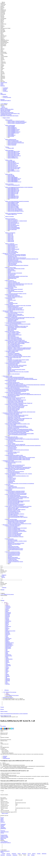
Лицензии (5, 88)
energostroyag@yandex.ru (8, 697)
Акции (1, 818)
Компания (2, 821)
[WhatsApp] (9, 728)
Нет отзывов (3, 726)
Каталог (2, 817)
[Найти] (1, 573)
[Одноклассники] (3, 728)
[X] (6, 728)
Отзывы (4, 89)
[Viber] (8, 728)
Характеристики (6, 758)
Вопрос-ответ (3, 838)
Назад (7, 603)
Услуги (1, 820)
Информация (3, 828)
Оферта (2, 852)
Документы (5, 91)
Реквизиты (5, 96)
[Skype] (11, 728)
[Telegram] (13, 728)
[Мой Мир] (4, 728)
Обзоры (2, 839)
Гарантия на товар (4, 837)
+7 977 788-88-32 (4, 103)
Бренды (2, 819)
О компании (5, 87)
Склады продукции (7, 97)
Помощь (2, 832)
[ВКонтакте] (1, 728)
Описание (5, 756)
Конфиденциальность (5, 851)
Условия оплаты (3, 835)
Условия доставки (4, 836)
